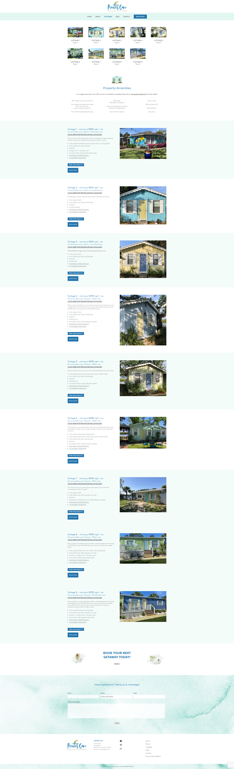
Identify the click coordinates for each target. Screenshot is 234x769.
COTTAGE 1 (75, 40)
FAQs (117, 17)
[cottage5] (143, 395)
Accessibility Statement (77, 158)
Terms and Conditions (153, 756)
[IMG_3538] (143, 563)
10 (149, 444)
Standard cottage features (79, 155)
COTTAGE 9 (137, 62)
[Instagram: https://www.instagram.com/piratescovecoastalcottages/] (121, 745)
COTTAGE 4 (137, 40)
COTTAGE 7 (96, 62)
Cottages (108, 17)
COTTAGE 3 (116, 40)
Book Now (140, 17)
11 (150, 444)
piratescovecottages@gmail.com (102, 749)
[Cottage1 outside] (143, 158)
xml (121, 766)
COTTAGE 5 (158, 40)
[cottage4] (143, 345)
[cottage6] (143, 448)
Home (89, 17)
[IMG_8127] (143, 511)
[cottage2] (143, 224)
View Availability (76, 165)
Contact (126, 17)
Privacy (112, 766)
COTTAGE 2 (96, 40)
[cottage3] (143, 277)
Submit (117, 723)
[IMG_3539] (143, 621)
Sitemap (117, 766)
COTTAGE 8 (117, 62)
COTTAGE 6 (75, 62)
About (98, 17)
